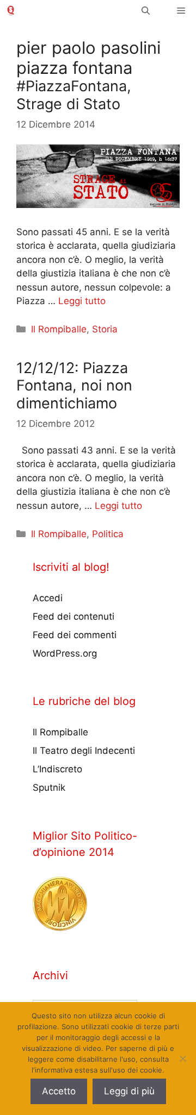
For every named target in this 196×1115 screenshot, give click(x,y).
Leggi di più (129, 1091)
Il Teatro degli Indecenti (84, 750)
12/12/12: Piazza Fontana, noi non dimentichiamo (74, 385)
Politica (108, 533)
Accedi (48, 598)
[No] (182, 1058)
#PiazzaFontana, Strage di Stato (73, 94)
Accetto (59, 1091)
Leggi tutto (82, 300)
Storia (105, 329)
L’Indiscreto (57, 769)
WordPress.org (65, 653)
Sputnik (49, 787)
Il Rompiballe (59, 329)
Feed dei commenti (75, 634)
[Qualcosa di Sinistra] (10, 10)
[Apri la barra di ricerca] (145, 10)
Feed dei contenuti (73, 616)
